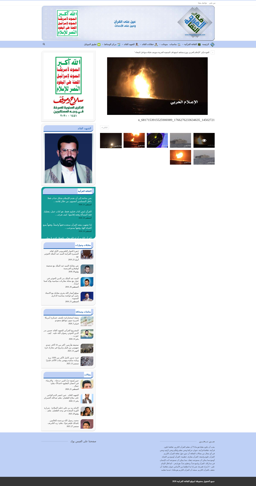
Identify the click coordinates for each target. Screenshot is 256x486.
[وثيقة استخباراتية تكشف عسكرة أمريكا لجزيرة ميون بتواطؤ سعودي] (87, 321)
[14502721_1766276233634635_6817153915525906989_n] (180, 140)
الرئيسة (205, 44)
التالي (105, 127)
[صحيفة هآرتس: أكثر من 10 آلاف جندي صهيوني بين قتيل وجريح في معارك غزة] (87, 348)
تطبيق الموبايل (90, 44)
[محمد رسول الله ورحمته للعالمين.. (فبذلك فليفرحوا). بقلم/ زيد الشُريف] (87, 424)
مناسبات (173, 44)
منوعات (164, 44)
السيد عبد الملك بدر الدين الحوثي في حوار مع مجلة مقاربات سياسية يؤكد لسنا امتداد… (61, 281)
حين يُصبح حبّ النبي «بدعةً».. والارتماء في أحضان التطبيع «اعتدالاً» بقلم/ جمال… (62, 383)
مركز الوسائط (110, 44)
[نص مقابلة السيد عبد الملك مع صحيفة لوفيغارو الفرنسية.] (87, 269)
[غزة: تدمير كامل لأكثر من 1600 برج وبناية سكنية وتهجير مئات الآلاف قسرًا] (87, 361)
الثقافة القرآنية (190, 44)
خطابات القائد (148, 44)
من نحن (212, 3)
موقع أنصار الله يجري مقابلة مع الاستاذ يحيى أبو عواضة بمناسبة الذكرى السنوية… (62, 295)
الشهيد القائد (129, 44)
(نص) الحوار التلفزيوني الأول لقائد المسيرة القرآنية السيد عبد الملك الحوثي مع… (61, 254)
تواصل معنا (202, 3)
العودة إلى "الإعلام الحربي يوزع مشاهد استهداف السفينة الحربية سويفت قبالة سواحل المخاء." (172, 52)
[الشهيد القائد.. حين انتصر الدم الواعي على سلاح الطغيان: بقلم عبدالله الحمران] (87, 398)
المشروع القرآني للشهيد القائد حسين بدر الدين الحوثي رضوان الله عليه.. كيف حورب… (61, 333)
